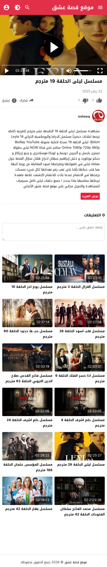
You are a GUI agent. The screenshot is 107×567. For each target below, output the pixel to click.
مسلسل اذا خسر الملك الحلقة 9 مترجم (80, 378)
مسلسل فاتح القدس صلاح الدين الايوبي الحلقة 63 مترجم (29, 378)
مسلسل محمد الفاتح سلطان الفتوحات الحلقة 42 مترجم (82, 511)
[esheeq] (98, 121)
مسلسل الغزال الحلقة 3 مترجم (81, 287)
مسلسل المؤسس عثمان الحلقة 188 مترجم (28, 467)
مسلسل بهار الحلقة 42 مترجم (29, 509)
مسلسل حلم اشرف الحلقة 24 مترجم (30, 423)
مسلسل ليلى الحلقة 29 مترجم (81, 464)
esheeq (84, 116)
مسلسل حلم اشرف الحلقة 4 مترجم (83, 423)
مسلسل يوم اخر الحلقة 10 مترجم (32, 289)
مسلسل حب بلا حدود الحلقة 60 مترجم (28, 334)
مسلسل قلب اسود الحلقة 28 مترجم (82, 334)
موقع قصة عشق (73, 7)
